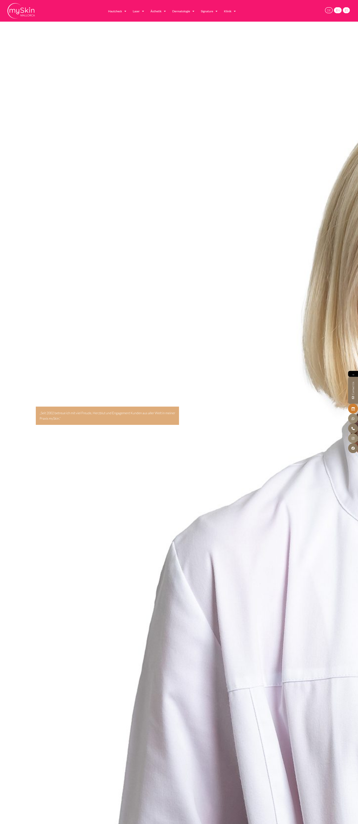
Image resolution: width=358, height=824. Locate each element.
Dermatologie (181, 11)
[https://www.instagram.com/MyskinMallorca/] (353, 438)
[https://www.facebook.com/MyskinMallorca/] (353, 448)
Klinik (227, 11)
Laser (136, 11)
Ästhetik (155, 11)
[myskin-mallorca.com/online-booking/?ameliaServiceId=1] (353, 409)
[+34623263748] (353, 419)
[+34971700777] (353, 428)
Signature (207, 11)
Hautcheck (115, 11)
